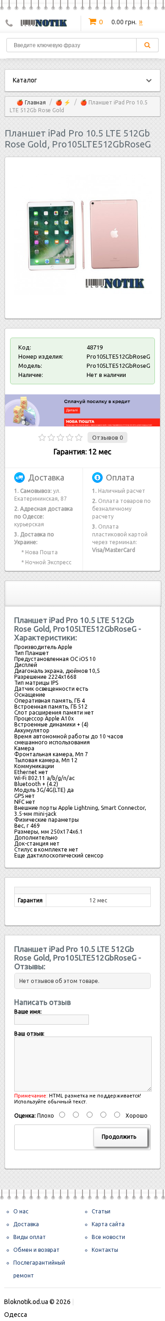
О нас (20, 1211)
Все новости (108, 1237)
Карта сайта (108, 1224)
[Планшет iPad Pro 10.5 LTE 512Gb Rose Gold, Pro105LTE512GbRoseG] (83, 302)
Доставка (26, 1224)
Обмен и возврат (36, 1250)
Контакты (105, 1250)
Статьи (101, 1211)
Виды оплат (29, 1237)
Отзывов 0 (107, 437)
